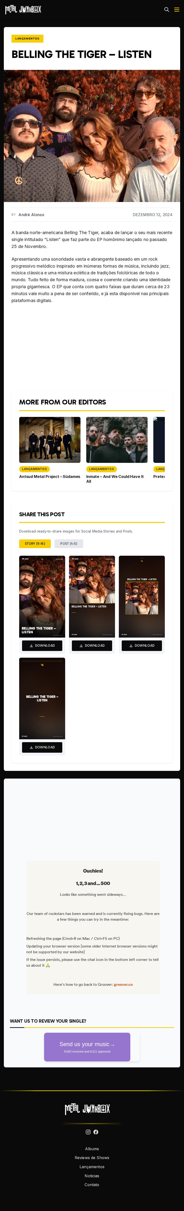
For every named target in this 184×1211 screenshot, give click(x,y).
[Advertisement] (92, 818)
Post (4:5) (68, 544)
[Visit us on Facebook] (95, 1132)
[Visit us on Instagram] (88, 1132)
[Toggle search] (167, 9)
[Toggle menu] (176, 9)
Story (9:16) (35, 544)
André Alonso (31, 214)
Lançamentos (27, 38)
